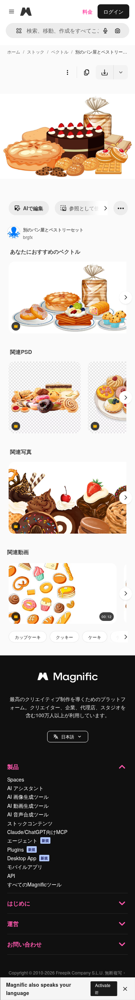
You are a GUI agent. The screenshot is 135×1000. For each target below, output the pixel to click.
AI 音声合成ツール (28, 814)
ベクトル (59, 52)
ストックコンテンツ (30, 823)
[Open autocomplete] (16, 30)
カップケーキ (28, 637)
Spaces (15, 779)
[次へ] (105, 208)
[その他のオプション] (67, 72)
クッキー (64, 637)
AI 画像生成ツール (28, 796)
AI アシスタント (25, 788)
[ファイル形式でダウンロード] (120, 72)
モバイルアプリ (24, 866)
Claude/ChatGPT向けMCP (37, 831)
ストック (35, 52)
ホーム (13, 52)
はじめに (18, 903)
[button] (67, 736)
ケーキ (94, 637)
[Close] (125, 989)
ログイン (113, 11)
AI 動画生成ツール (28, 805)
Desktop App (27, 858)
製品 (13, 766)
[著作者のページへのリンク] (13, 233)
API (11, 875)
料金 (87, 11)
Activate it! (103, 988)
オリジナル (49, 96)
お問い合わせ (24, 944)
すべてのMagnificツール (34, 884)
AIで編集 (33, 208)
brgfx (28, 237)
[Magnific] (67, 678)
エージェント (28, 840)
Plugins (21, 849)
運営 (13, 924)
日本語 (67, 736)
